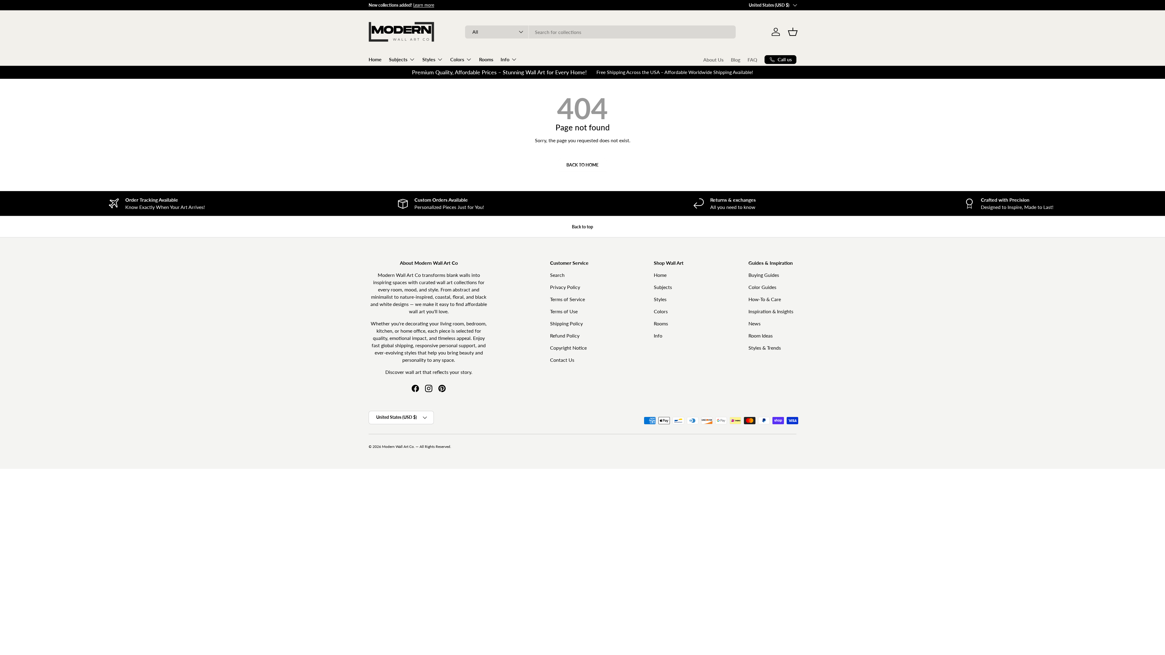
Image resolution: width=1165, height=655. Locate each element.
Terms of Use (564, 311)
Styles (428, 59)
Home (375, 59)
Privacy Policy (565, 287)
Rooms (486, 59)
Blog (735, 59)
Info (505, 59)
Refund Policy (564, 335)
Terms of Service (567, 299)
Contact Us (562, 360)
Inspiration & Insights (770, 311)
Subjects (398, 59)
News (754, 323)
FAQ (752, 59)
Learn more (423, 5)
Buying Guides (763, 275)
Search (557, 275)
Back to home (582, 164)
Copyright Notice (568, 348)
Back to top (582, 226)
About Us (713, 59)
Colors (457, 59)
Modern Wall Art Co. (398, 446)
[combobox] (600, 32)
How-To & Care (764, 299)
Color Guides (762, 287)
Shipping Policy (566, 323)
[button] (792, 32)
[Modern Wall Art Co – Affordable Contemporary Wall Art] (402, 32)
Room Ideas (760, 335)
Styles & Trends (764, 348)
